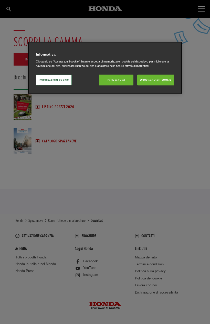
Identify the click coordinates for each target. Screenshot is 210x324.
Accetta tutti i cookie (155, 79)
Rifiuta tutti (116, 79)
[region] (105, 68)
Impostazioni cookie (54, 79)
